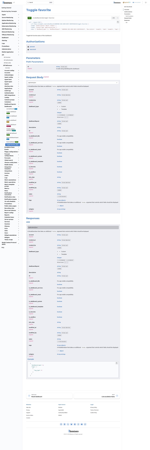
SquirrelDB (61, 410)
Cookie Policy (93, 412)
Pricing (28, 410)
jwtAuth (32, 46)
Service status (29, 415)
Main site (28, 407)
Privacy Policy (93, 407)
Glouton (60, 407)
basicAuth (33, 49)
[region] (73, 25)
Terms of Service (94, 410)
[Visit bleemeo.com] (14, 2)
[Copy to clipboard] (118, 22)
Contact (28, 418)
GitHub (60, 415)
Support (28, 412)
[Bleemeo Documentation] (116, 2)
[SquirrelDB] (126, 2)
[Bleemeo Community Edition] (136, 2)
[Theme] (146, 2)
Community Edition (62, 412)
